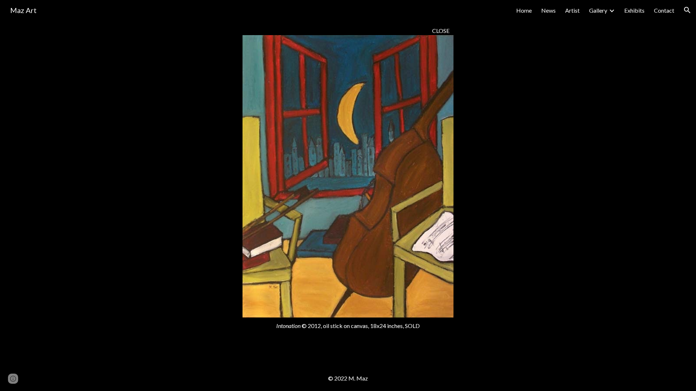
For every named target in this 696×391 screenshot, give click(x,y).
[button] (687, 10)
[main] (348, 30)
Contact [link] (664, 10)
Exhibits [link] (634, 10)
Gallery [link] (598, 10)
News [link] (548, 10)
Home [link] (524, 10)
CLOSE (441, 30)
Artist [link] (572, 10)
